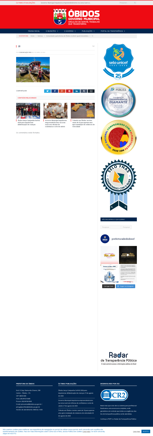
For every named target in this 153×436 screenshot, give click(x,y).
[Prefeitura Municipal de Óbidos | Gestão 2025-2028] (76, 16)
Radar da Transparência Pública (125, 419)
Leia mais (86, 431)
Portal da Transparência (112, 31)
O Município (51, 31)
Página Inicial (34, 31)
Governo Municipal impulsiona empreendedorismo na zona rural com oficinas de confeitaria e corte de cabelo (66, 3)
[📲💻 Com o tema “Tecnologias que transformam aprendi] (109, 274)
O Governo (68, 31)
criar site (114, 406)
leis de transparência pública (110, 414)
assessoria (116, 408)
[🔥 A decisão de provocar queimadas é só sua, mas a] (128, 255)
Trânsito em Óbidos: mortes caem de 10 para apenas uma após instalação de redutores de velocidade (83, 123)
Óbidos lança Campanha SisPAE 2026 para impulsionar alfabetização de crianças (29, 122)
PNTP (110, 419)
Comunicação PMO (25, 52)
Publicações (87, 31)
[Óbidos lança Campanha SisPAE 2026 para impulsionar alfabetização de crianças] (28, 111)
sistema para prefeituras (127, 406)
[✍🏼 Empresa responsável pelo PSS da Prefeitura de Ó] (128, 274)
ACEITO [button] (146, 431)
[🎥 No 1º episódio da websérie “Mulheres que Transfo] (109, 255)
